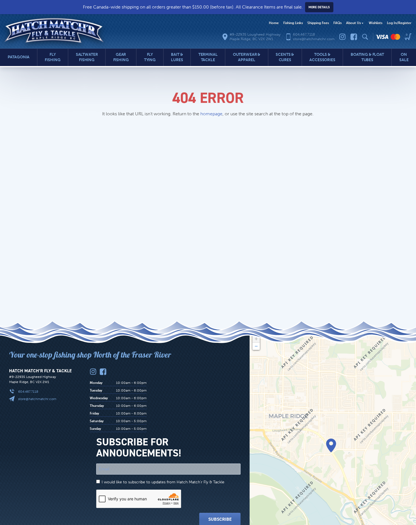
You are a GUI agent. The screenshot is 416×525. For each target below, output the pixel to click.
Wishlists (375, 23)
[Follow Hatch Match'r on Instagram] (342, 36)
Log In (399, 23)
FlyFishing (52, 57)
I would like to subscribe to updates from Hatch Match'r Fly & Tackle (163, 482)
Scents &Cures (285, 57)
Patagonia (19, 57)
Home (274, 23)
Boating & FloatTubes (367, 57)
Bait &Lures (177, 57)
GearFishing (121, 57)
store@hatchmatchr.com (37, 399)
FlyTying (150, 57)
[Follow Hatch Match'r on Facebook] (353, 36)
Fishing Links (293, 23)
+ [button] (256, 339)
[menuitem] (274, 23)
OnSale (403, 57)
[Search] (365, 36)
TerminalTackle (208, 57)
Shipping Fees (318, 23)
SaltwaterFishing (87, 57)
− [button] (256, 346)
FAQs (337, 23)
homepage (211, 113)
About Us (353, 23)
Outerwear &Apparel (246, 57)
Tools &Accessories (322, 57)
